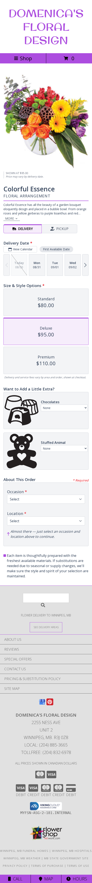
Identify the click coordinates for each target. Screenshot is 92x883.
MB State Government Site (66, 858)
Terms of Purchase (47, 866)
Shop (26, 58)
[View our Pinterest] (49, 703)
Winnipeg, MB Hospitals (72, 851)
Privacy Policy (15, 866)
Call (16, 879)
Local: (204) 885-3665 (46, 745)
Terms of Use (78, 866)
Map (47, 879)
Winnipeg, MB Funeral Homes (24, 851)
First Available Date (56, 249)
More (9, 218)
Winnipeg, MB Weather (21, 858)
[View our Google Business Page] (42, 703)
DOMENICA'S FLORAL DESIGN (46, 26)
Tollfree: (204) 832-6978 (46, 752)
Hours (79, 879)
